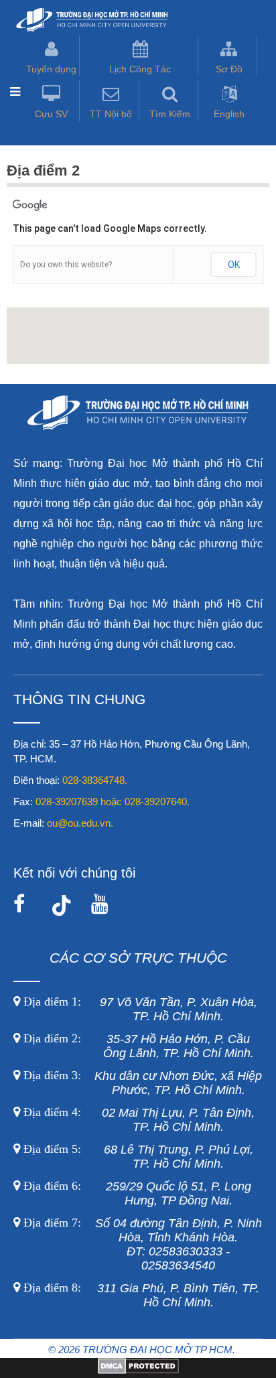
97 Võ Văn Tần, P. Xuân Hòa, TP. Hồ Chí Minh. (138, 1009)
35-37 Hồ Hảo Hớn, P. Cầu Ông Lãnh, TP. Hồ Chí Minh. (137, 1046)
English (229, 114)
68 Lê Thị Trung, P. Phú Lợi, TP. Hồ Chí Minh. (136, 1156)
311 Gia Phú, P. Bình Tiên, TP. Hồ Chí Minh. (141, 1295)
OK (234, 264)
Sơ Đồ (229, 69)
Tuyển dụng (51, 69)
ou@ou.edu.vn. (80, 823)
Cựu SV (51, 114)
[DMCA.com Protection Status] (138, 1370)
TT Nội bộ (111, 114)
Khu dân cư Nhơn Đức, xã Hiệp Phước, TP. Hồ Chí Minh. (141, 1083)
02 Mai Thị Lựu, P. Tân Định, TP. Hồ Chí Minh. (137, 1119)
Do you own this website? (66, 264)
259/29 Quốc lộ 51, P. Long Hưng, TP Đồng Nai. (137, 1193)
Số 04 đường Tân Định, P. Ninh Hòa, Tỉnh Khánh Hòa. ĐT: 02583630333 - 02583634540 (141, 1244)
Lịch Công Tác (140, 69)
